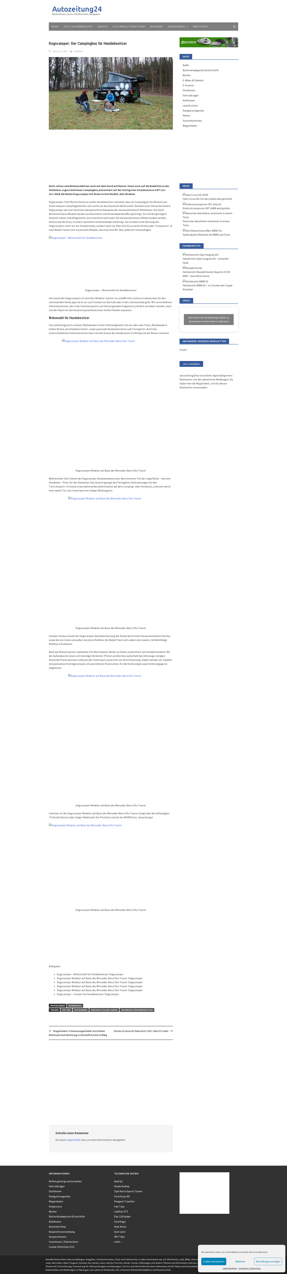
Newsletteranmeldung (62, 1231)
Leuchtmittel (190, 105)
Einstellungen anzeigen (268, 1261)
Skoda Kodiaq (121, 1186)
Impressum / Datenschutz (250, 1268)
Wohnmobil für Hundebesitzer (137, 1010)
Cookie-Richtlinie (230, 1268)
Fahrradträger (191, 95)
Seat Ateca (120, 1226)
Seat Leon (119, 1231)
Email (184, 349)
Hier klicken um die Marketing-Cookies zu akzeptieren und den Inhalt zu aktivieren (209, 319)
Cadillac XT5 (121, 1211)
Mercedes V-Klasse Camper (104, 1010)
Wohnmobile (176, 26)
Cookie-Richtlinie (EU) (61, 1246)
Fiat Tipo (119, 1206)
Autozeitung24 (77, 9)
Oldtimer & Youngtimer (129, 26)
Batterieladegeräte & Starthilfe (201, 70)
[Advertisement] (174, 11)
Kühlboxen (189, 100)
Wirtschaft (201, 26)
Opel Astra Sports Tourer (128, 1191)
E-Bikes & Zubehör (193, 80)
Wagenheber (190, 125)
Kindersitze (55, 1206)
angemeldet (74, 1139)
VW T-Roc (119, 1236)
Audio (186, 65)
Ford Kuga (120, 1221)
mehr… (118, 1241)
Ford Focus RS (122, 1196)
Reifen (186, 115)
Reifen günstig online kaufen (65, 1181)
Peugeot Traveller (124, 1201)
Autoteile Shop (57, 1226)
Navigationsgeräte (193, 110)
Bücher (187, 75)
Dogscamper (80, 1010)
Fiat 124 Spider (122, 1216)
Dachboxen (189, 90)
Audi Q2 (118, 1181)
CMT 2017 (66, 1010)
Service (102, 26)
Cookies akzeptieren (213, 1261)
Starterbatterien (192, 120)
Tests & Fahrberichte (78, 26)
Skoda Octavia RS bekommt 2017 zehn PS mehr (141, 1031)
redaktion (78, 51)
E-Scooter (188, 85)
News (54, 26)
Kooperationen (57, 1236)
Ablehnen (240, 1261)
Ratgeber (156, 26)
